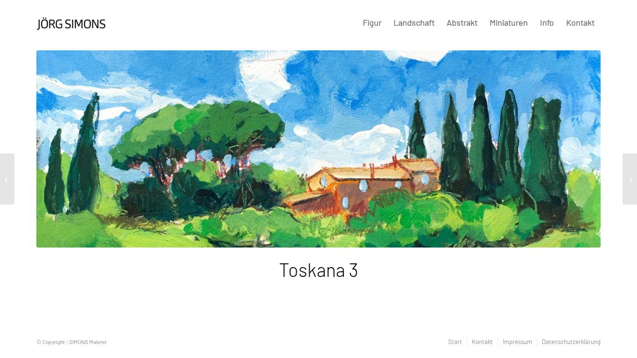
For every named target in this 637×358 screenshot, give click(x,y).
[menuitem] (372, 23)
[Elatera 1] (7, 179)
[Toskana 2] (630, 179)
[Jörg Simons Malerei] (71, 20)
